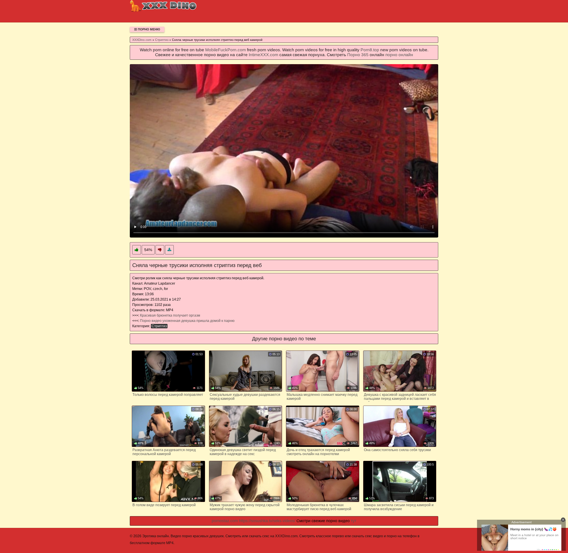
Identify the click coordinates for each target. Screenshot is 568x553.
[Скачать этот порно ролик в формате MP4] (169, 250)
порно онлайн (399, 54)
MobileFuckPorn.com (225, 50)
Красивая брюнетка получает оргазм (170, 315)
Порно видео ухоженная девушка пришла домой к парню (187, 321)
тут (353, 521)
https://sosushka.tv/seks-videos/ (267, 521)
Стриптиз (159, 326)
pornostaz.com (225, 521)
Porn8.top (370, 50)
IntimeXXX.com (263, 54)
